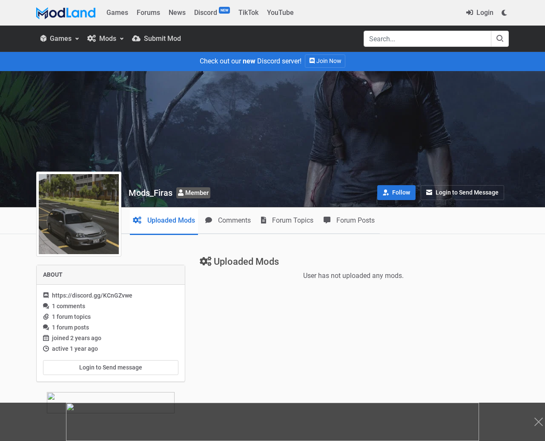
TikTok (248, 13)
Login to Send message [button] (110, 367)
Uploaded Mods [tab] (170, 220)
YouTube (280, 13)
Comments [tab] (233, 220)
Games (117, 13)
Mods (108, 38)
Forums (148, 13)
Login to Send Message (466, 192)
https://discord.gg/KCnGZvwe (92, 295)
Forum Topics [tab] (291, 220)
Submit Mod (161, 38)
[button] (396, 192)
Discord (211, 12)
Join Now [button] (328, 60)
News (177, 13)
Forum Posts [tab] (355, 220)
